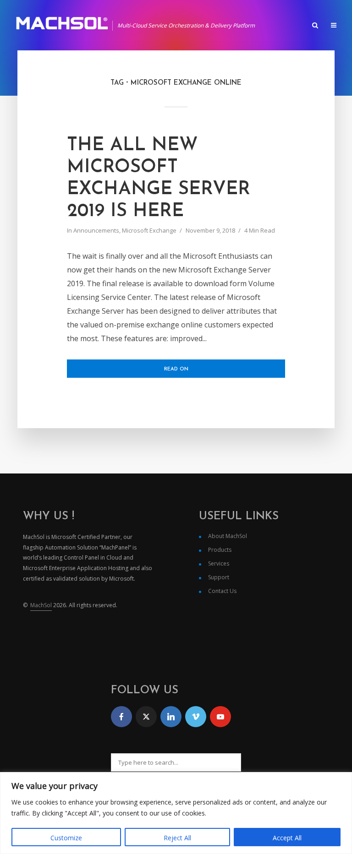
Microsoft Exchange (149, 230)
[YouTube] (220, 716)
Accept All (287, 837)
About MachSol (227, 536)
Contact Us (222, 591)
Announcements (96, 230)
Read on (176, 369)
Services (218, 563)
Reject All (177, 837)
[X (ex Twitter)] (146, 716)
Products (219, 550)
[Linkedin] (171, 716)
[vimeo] (195, 716)
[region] (176, 813)
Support (218, 577)
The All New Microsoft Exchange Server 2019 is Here (158, 178)
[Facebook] (121, 716)
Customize (66, 837)
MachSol (41, 605)
